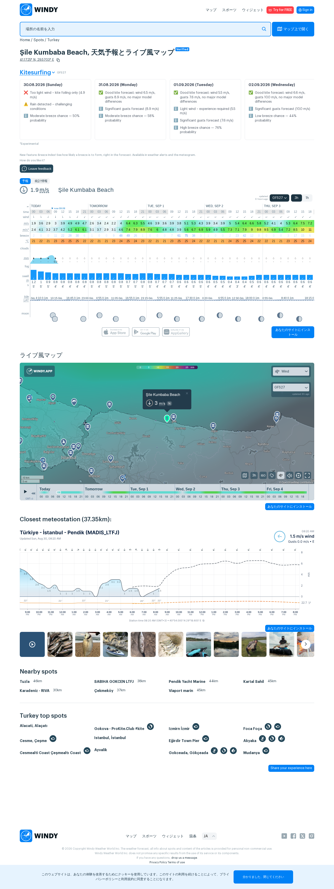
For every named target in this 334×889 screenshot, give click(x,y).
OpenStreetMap (290, 482)
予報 (25, 181)
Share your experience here (291, 768)
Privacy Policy (158, 862)
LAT (26, 300)
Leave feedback (39, 168)
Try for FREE (282, 10)
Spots (38, 40)
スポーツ (229, 10)
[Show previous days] (33, 493)
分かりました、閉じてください (263, 877)
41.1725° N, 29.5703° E (37, 59)
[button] (58, 60)
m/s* (26, 229)
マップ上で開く (296, 29)
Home (25, 40)
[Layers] (245, 475)
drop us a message (184, 857)
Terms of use (176, 862)
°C (27, 241)
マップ (211, 10)
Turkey (53, 40)
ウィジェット (253, 10)
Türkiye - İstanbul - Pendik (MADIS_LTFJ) (70, 532)
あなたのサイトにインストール (292, 332)
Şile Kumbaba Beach (86, 190)
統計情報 (41, 181)
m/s (44, 190)
